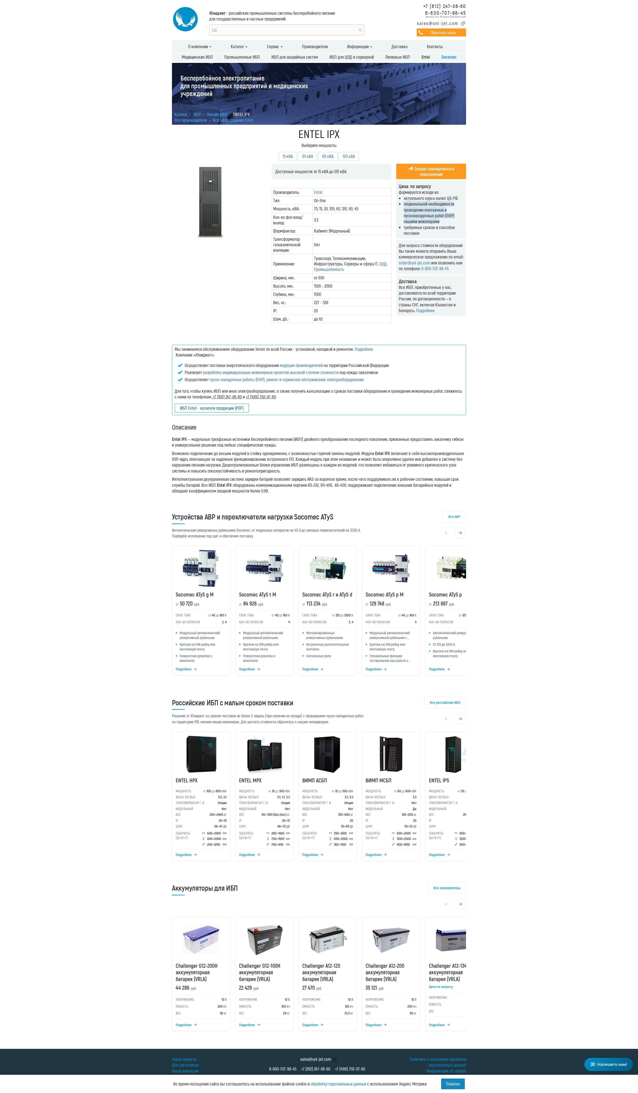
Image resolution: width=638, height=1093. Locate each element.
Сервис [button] (273, 46)
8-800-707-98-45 (445, 12)
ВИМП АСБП (314, 780)
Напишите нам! (612, 1064)
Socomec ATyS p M (384, 594)
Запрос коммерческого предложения (433, 171)
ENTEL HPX (186, 780)
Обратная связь (443, 32)
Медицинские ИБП (197, 57)
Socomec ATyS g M (195, 594)
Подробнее (425, 310)
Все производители (190, 120)
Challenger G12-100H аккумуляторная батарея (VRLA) (259, 972)
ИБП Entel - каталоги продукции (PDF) (212, 408)
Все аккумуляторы (447, 887)
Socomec (449, 57)
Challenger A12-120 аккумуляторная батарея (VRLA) (321, 972)
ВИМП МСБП (379, 780)
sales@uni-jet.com (438, 23)
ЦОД (383, 263)
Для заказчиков (185, 1065)
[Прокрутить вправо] (460, 533)
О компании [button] (198, 46)
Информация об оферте (446, 1071)
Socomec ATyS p (445, 594)
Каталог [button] (238, 46)
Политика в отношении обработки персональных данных (438, 1062)
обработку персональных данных (338, 1084)
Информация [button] (358, 46)
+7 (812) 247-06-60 (444, 6)
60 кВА (327, 156)
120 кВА (349, 156)
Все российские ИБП (445, 702)
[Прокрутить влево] (446, 533)
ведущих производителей (301, 365)
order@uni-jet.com (414, 262)
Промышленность (329, 269)
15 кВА (288, 156)
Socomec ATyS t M (257, 594)
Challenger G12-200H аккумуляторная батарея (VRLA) (197, 972)
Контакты (435, 46)
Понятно (453, 1084)
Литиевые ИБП (397, 57)
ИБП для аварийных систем (294, 57)
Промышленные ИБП (242, 57)
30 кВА (307, 156)
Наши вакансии (185, 1071)
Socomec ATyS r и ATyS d (327, 594)
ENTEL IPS (439, 780)
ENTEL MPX (250, 780)
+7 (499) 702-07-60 (350, 1069)
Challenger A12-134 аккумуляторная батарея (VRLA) (448, 972)
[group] (319, 612)
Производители (315, 46)
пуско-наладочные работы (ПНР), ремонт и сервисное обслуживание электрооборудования (287, 379)
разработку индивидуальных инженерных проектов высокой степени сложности (270, 372)
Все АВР (454, 516)
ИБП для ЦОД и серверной (351, 57)
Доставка (399, 46)
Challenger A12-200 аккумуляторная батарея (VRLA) (385, 972)
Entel (425, 57)
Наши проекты (184, 1059)
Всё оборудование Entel (233, 120)
